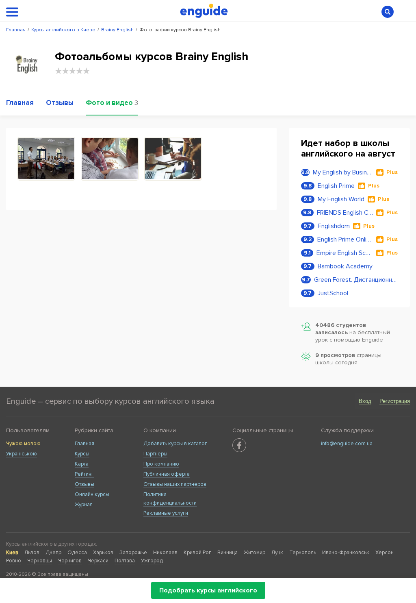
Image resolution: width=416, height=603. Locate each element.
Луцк (277, 552)
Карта (82, 464)
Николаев (165, 552)
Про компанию (161, 464)
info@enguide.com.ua (347, 443)
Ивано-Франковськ (345, 552)
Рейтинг (84, 474)
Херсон (384, 552)
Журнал (84, 504)
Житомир (254, 552)
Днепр (53, 552)
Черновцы (39, 560)
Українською (21, 454)
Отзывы (84, 484)
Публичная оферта (166, 474)
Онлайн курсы (92, 494)
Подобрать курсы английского (208, 590)
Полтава (125, 560)
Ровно (13, 560)
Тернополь (302, 552)
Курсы (82, 454)
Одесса (77, 552)
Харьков (103, 552)
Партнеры (155, 454)
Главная (84, 443)
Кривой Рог (197, 552)
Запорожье (133, 552)
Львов (31, 552)
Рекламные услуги (165, 513)
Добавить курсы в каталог (175, 443)
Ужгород (152, 560)
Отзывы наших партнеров (174, 484)
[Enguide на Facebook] (239, 445)
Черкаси (98, 560)
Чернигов (70, 560)
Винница (227, 552)
